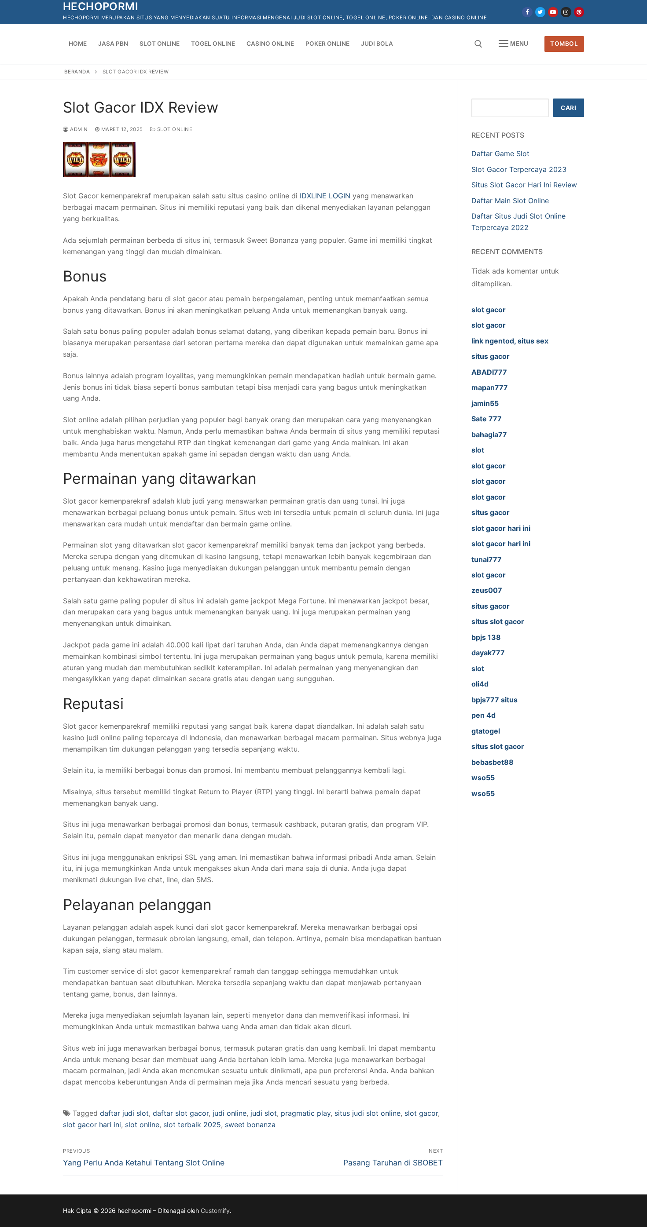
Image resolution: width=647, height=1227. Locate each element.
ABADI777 (489, 372)
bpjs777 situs (494, 699)
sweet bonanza (250, 1124)
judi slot (263, 1113)
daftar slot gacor (181, 1113)
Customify (215, 1210)
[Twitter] (540, 12)
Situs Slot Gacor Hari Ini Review (524, 184)
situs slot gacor (497, 621)
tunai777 (486, 559)
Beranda (77, 72)
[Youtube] (553, 12)
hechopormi (100, 6)
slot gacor (421, 1113)
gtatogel (485, 731)
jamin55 (485, 403)
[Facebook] (527, 12)
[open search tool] (478, 44)
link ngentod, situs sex (509, 340)
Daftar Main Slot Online (510, 200)
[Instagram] (566, 12)
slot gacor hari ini (92, 1124)
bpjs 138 (486, 637)
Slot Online (173, 129)
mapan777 (489, 387)
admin (78, 129)
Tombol (564, 43)
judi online (229, 1113)
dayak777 (488, 652)
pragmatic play (306, 1113)
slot (477, 450)
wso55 (483, 777)
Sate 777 (486, 418)
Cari (568, 107)
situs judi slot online (368, 1113)
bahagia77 (489, 434)
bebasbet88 (492, 762)
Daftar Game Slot (500, 153)
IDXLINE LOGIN (325, 195)
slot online (142, 1124)
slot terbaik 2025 (192, 1124)
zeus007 (486, 590)
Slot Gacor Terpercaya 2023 (518, 169)
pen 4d (483, 715)
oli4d (480, 683)
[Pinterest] (579, 12)
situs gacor (490, 356)
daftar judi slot (124, 1113)
